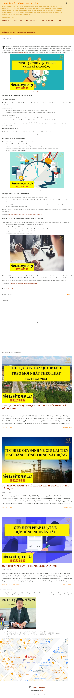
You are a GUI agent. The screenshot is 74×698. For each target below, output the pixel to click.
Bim (42, 690)
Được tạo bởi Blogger (38, 687)
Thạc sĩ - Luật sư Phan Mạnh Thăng (20, 3)
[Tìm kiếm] (66, 3)
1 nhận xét (12, 507)
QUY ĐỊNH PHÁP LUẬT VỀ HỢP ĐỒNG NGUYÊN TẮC (29, 566)
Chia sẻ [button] (67, 294)
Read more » (67, 427)
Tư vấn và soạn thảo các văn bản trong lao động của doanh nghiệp (23, 283)
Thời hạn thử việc (37, 91)
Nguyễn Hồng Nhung (10, 288)
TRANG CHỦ (6, 20)
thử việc (10, 294)
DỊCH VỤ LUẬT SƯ (32, 20)
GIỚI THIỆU (18, 20)
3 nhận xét (12, 427)
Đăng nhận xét (14, 585)
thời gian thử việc (22, 52)
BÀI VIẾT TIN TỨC (47, 20)
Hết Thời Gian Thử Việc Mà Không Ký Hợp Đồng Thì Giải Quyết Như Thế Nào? (26, 214)
